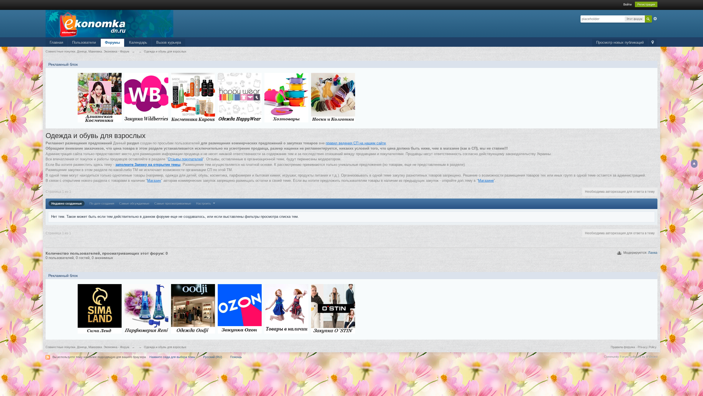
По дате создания (102, 203)
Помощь (236, 357)
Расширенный (655, 18)
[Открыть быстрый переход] (653, 43)
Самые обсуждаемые (134, 203)
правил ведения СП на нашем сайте (356, 143)
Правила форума (623, 347)
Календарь (138, 42)
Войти (627, 4)
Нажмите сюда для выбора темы (172, 357)
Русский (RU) (212, 357)
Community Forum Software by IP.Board (630, 356)
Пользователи (84, 42)
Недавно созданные (66, 203)
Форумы (112, 42)
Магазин (154, 180)
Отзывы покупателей (185, 159)
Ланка (652, 253)
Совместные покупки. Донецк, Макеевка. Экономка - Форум (87, 347)
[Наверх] (694, 164)
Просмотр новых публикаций (620, 42)
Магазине (486, 180)
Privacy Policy (647, 347)
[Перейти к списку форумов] (109, 23)
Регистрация (646, 4)
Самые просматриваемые (172, 203)
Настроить (204, 203)
